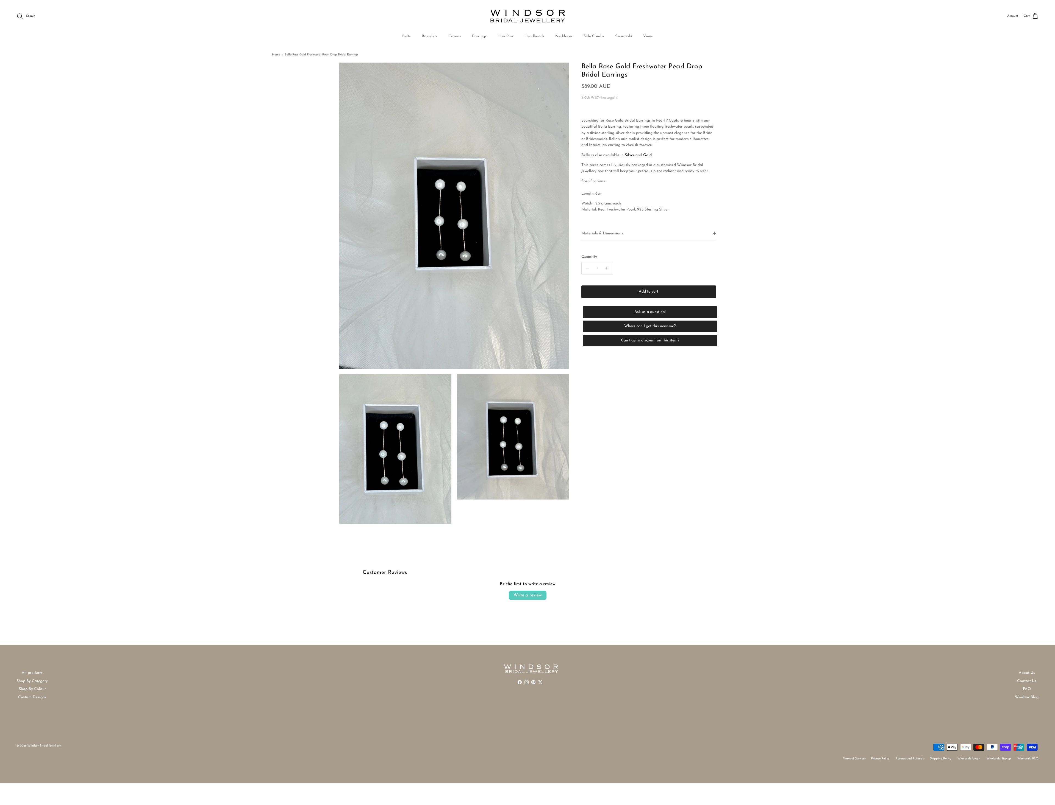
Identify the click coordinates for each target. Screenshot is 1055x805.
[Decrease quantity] (586, 268)
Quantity (589, 257)
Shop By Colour (32, 689)
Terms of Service (854, 758)
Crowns (454, 36)
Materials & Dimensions (602, 233)
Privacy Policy (880, 758)
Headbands (534, 36)
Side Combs (594, 36)
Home (276, 54)
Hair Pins (505, 36)
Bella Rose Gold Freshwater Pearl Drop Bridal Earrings (321, 54)
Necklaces (564, 36)
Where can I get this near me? (650, 326)
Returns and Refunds (910, 758)
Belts (406, 36)
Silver (629, 155)
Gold (648, 155)
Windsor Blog (1027, 697)
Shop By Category (32, 681)
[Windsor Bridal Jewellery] (527, 16)
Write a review (527, 595)
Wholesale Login (968, 758)
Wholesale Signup (999, 758)
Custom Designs (32, 697)
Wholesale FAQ (1028, 758)
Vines (648, 36)
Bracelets (429, 36)
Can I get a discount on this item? (650, 340)
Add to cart (648, 292)
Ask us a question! (650, 312)
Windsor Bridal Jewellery (44, 745)
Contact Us (1026, 681)
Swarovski (623, 36)
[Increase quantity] (608, 268)
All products (32, 673)
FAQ (1027, 689)
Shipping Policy (940, 758)
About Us (1027, 673)
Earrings (479, 36)
